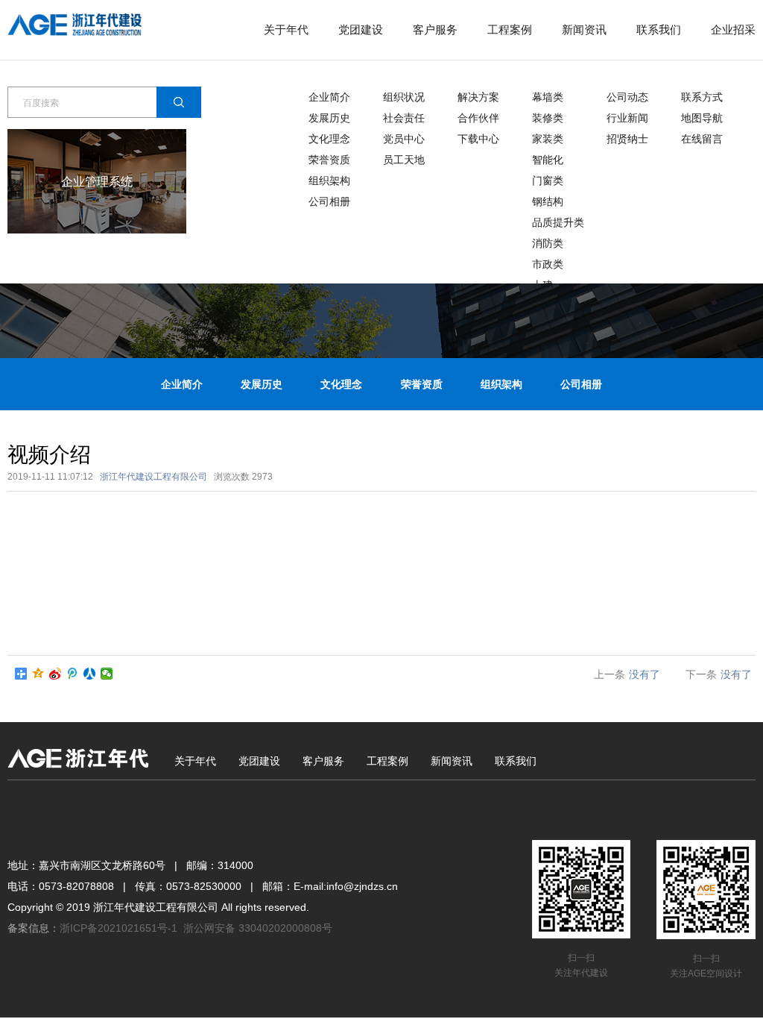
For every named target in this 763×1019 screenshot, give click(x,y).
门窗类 (547, 180)
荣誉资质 (329, 160)
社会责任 (404, 118)
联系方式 (702, 97)
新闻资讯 (584, 29)
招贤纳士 (627, 139)
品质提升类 (558, 222)
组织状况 (404, 97)
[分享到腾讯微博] (72, 674)
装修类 (547, 118)
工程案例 (509, 29)
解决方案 (478, 97)
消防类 (547, 243)
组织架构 (329, 180)
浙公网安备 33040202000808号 (257, 928)
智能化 (547, 160)
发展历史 (329, 118)
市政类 (547, 264)
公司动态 (627, 97)
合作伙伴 (478, 118)
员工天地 (404, 160)
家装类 (547, 139)
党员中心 (404, 139)
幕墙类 (547, 97)
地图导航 (702, 118)
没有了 (644, 674)
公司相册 (329, 201)
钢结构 (547, 201)
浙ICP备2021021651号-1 (118, 928)
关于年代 (286, 29)
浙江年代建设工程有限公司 (153, 476)
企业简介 (329, 97)
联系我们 (658, 29)
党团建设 (360, 29)
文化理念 (329, 139)
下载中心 (478, 139)
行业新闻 (627, 118)
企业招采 (733, 29)
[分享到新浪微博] (55, 674)
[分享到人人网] (89, 674)
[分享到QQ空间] (38, 674)
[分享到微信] (107, 674)
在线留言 (702, 139)
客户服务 (435, 29)
